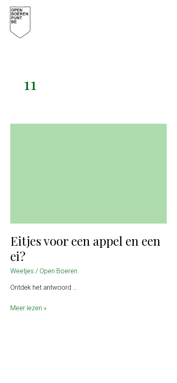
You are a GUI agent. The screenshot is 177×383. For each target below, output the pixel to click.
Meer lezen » (28, 309)
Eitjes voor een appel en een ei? (85, 248)
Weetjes (22, 271)
